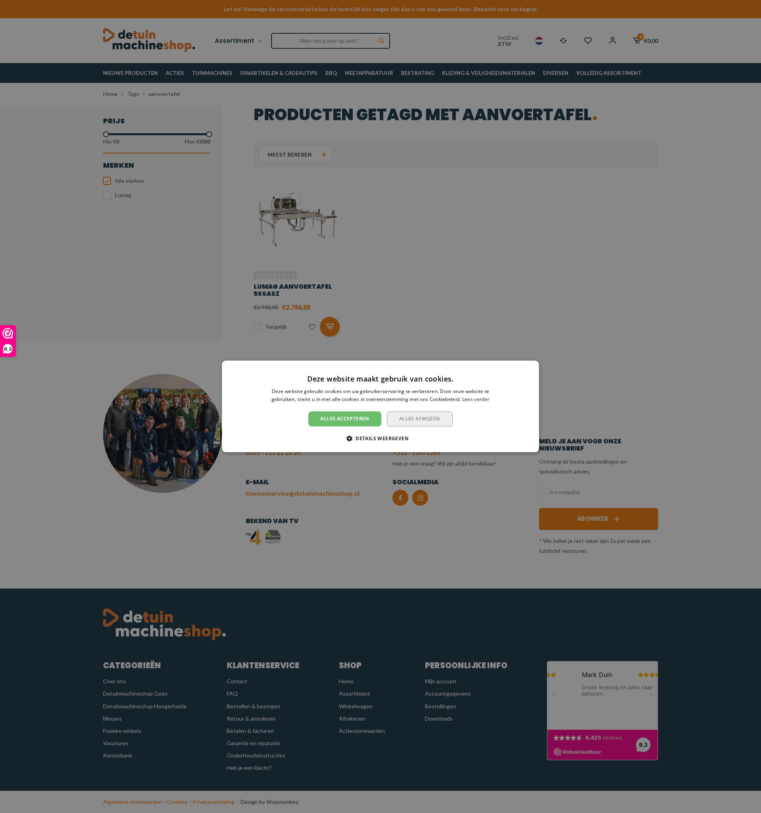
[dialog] (380, 406)
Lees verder (475, 399)
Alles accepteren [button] (344, 418)
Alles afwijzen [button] (419, 418)
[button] (380, 439)
